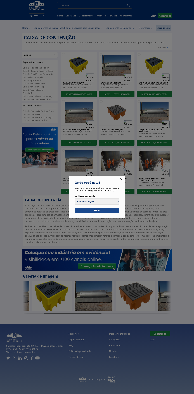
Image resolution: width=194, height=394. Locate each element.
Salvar (97, 210)
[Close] (121, 179)
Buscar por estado (86, 196)
